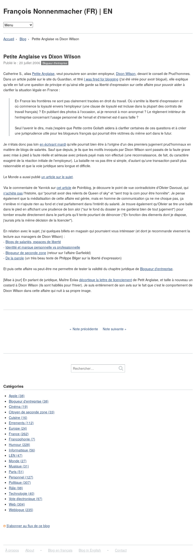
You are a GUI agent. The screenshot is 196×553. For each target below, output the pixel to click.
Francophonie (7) (22, 439)
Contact (121, 550)
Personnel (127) (21, 477)
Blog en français (60, 550)
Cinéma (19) (18, 406)
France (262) (19, 433)
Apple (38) (17, 395)
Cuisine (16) (18, 417)
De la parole (14, 258)
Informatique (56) (22, 450)
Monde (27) (18, 460)
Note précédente (85, 328)
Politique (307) (20, 482)
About (29, 550)
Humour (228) (19, 444)
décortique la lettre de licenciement (105, 279)
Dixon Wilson (126, 73)
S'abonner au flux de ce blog (28, 525)
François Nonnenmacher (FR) (51, 11)
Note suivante (113, 328)
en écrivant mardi (53, 144)
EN (107, 11)
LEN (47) (15, 455)
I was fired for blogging (101, 79)
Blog (23, 38)
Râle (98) (16, 487)
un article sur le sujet (57, 176)
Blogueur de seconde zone (25, 252)
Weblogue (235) (21, 509)
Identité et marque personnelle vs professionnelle (42, 247)
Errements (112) (21, 422)
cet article (64, 187)
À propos (12, 550)
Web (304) (17, 504)
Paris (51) (16, 471)
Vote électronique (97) (25, 498)
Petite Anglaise (43, 73)
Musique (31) (19, 466)
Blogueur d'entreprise (55, 63)
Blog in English (90, 550)
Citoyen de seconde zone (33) (31, 412)
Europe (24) (18, 428)
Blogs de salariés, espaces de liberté (33, 241)
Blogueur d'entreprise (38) (29, 401)
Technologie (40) (21, 493)
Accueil (8, 38)
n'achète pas (13, 193)
